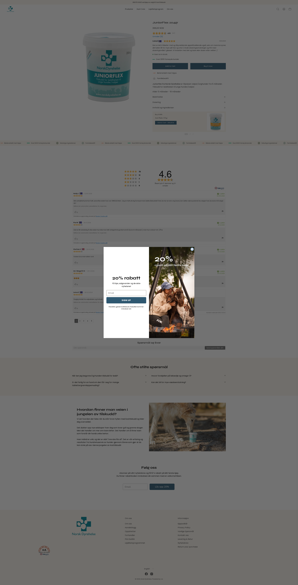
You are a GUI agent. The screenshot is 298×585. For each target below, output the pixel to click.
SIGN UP (126, 300)
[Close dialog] (192, 249)
